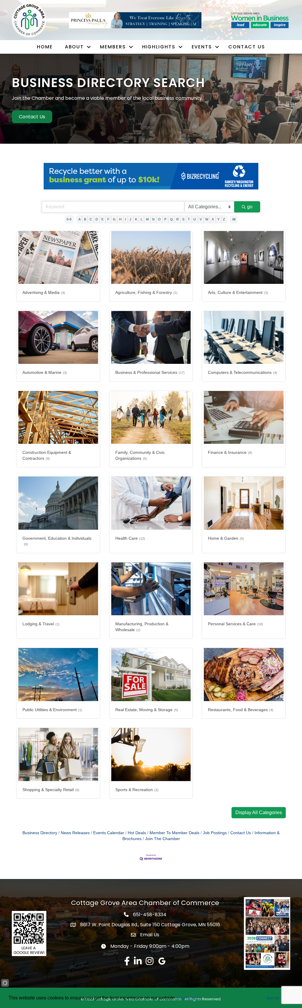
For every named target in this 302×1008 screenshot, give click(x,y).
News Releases (75, 833)
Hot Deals (137, 833)
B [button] (85, 219)
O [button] (159, 219)
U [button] (194, 219)
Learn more (189, 997)
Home (45, 46)
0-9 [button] (69, 219)
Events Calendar (108, 833)
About (74, 46)
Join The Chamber (162, 839)
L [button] (141, 219)
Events (202, 46)
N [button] (153, 219)
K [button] (136, 219)
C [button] (91, 219)
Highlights (158, 46)
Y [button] (218, 219)
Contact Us (246, 46)
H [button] (120, 219)
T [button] (189, 219)
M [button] (147, 219)
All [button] (233, 219)
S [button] (183, 219)
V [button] (201, 219)
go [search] (249, 206)
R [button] (177, 219)
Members (113, 46)
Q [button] (171, 219)
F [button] (108, 219)
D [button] (97, 219)
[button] (259, 812)
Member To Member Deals (174, 833)
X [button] (213, 219)
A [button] (79, 219)
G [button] (114, 219)
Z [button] (224, 219)
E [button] (102, 219)
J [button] (130, 219)
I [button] (125, 219)
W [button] (206, 219)
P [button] (165, 219)
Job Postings (215, 833)
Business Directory (39, 833)
